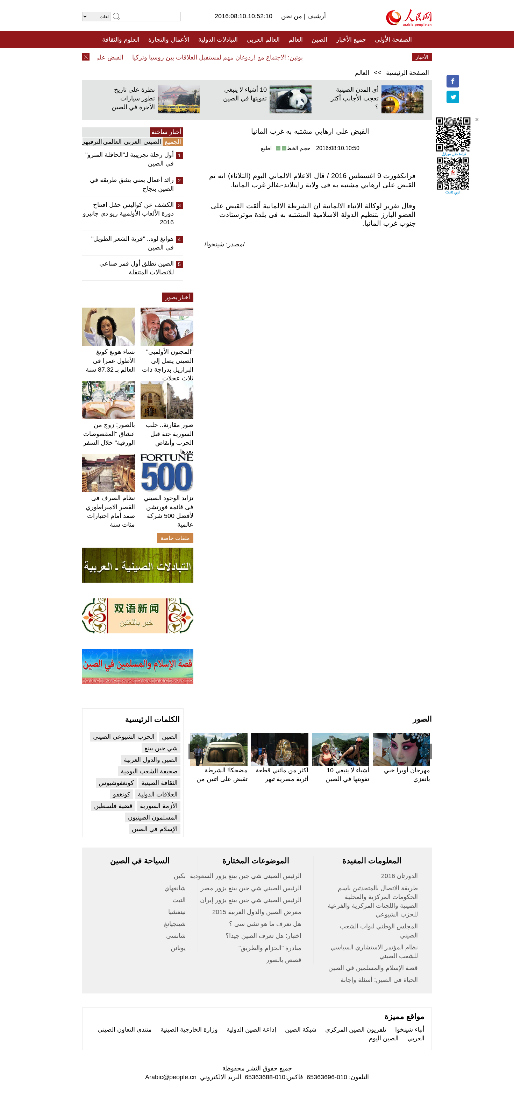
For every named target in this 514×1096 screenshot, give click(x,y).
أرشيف (316, 16)
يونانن (178, 947)
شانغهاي (175, 888)
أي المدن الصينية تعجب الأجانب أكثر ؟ (355, 98)
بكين (180, 875)
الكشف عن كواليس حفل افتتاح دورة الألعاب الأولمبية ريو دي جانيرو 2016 (128, 213)
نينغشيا (177, 911)
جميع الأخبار (351, 39)
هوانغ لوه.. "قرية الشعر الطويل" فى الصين (132, 243)
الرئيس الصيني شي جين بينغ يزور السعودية (245, 875)
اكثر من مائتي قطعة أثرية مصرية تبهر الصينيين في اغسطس (280, 779)
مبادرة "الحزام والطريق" (269, 947)
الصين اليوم (384, 1038)
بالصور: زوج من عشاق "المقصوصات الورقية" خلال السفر (109, 433)
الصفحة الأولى (393, 39)
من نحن (292, 16)
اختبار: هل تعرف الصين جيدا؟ (263, 935)
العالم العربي (263, 39)
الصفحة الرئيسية (407, 72)
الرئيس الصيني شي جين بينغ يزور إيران (250, 900)
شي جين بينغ (161, 748)
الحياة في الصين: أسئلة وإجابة (379, 979)
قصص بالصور (283, 959)
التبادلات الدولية (218, 39)
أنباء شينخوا (409, 1029)
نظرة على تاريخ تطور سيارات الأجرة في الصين (133, 98)
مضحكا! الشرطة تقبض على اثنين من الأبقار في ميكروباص (221, 779)
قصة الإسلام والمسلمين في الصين (373, 967)
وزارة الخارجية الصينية (189, 1029)
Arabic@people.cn (171, 1077)
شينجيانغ (175, 923)
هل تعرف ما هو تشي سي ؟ (265, 923)
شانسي (176, 935)
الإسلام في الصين (155, 828)
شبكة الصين (300, 1029)
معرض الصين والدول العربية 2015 (256, 911)
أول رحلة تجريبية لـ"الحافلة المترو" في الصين (129, 159)
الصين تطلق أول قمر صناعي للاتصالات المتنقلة (136, 268)
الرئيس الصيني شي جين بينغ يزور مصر (251, 888)
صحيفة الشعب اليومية (149, 771)
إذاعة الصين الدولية (251, 1029)
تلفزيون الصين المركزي (355, 1029)
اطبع (266, 148)
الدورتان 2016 (399, 875)
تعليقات (252, 57)
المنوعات (282, 57)
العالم (295, 39)
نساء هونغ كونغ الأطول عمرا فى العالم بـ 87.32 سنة (110, 360)
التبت (179, 900)
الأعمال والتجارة (169, 39)
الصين (319, 39)
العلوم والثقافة (121, 39)
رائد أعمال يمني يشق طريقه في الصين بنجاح (132, 184)
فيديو (226, 57)
